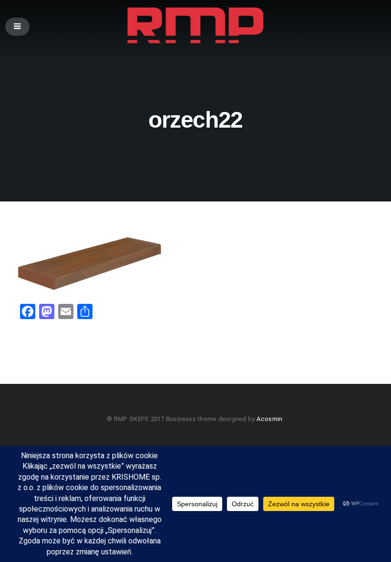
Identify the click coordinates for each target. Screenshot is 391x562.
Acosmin (270, 418)
